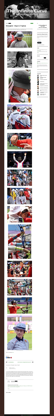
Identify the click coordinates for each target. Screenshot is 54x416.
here (13, 352)
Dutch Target (38, 49)
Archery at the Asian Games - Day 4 (43, 94)
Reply (6, 378)
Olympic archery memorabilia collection (44, 84)
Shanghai (7, 23)
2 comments (32, 23)
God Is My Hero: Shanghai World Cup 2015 (25, 362)
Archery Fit (38, 51)
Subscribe (39, 42)
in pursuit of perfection (43, 79)
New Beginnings (10, 362)
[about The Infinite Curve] (37, 23)
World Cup (10, 23)
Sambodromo (42, 81)
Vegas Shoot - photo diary (44, 85)
